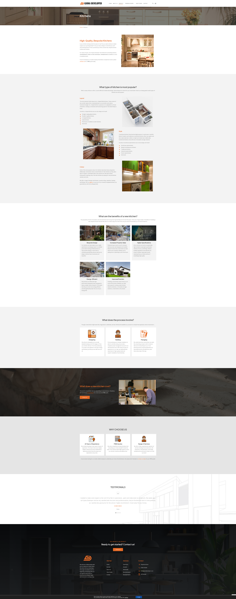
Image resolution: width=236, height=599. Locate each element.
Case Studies (109, 572)
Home (81, 27)
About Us (109, 569)
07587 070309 (144, 567)
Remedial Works (127, 574)
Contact (108, 574)
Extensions (125, 564)
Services (108, 567)
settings (126, 597)
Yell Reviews (143, 574)
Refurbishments (127, 572)
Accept (138, 597)
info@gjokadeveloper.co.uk (147, 571)
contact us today (142, 459)
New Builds (125, 569)
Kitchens (125, 567)
